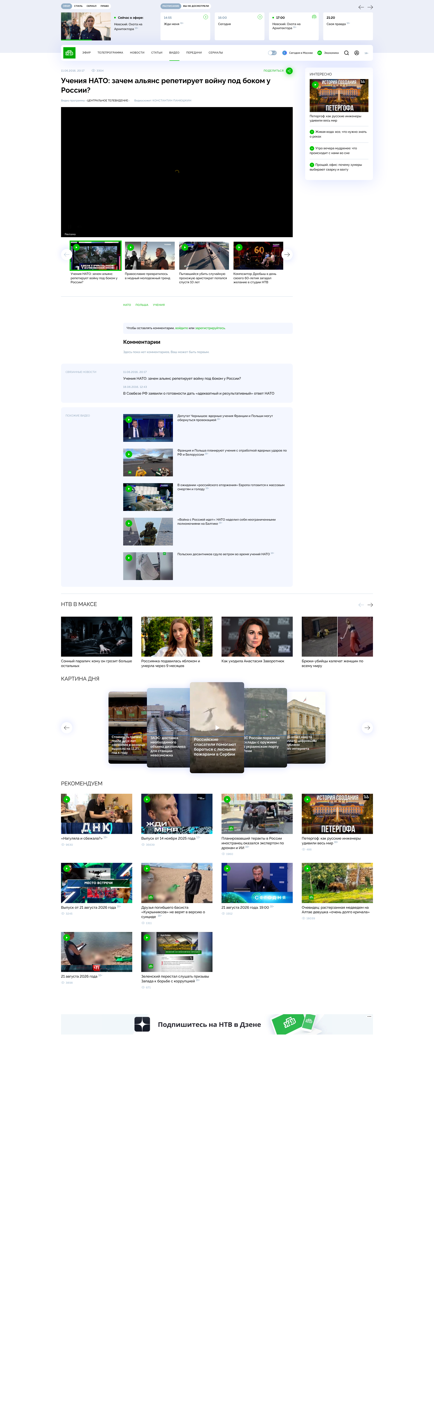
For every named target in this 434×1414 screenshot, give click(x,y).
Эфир (86, 52)
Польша (142, 305)
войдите (181, 328)
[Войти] (356, 53)
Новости (137, 52)
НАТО (127, 305)
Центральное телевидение (107, 100)
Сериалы (216, 52)
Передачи (194, 52)
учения (159, 305)
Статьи (157, 52)
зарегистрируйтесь (210, 328)
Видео (174, 52)
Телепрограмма (110, 52)
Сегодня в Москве (301, 52)
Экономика (331, 52)
